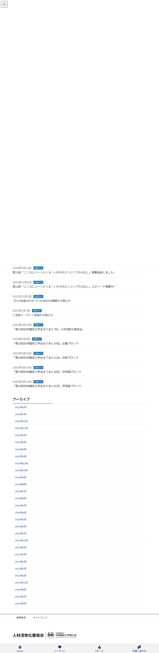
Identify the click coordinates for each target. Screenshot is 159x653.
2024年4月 (20, 512)
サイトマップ (40, 617)
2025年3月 (20, 456)
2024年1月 (20, 533)
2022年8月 (20, 589)
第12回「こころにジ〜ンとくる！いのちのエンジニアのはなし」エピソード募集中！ (64, 286)
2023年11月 (21, 540)
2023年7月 (20, 554)
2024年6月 (20, 498)
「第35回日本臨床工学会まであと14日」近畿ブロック (46, 343)
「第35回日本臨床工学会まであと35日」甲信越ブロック (47, 386)
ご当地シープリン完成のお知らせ (33, 315)
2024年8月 (20, 484)
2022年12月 (21, 582)
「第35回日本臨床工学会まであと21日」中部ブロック (46, 357)
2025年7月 (20, 435)
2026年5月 (20, 407)
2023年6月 (20, 561)
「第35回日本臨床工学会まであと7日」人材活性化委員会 (47, 329)
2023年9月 (20, 547)
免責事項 (21, 617)
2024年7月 (20, 491)
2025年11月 (21, 428)
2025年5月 (20, 442)
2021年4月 (20, 603)
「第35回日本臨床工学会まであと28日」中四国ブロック (47, 371)
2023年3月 (20, 568)
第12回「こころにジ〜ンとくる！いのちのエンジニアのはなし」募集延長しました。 (64, 272)
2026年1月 (20, 414)
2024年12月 (21, 463)
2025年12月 (21, 421)
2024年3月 (20, 519)
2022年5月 (20, 596)
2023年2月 (20, 575)
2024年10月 (21, 470)
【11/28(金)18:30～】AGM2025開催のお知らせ (42, 300)
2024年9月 (20, 477)
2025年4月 (20, 449)
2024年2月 (20, 526)
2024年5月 (20, 505)
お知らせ (38, 268)
